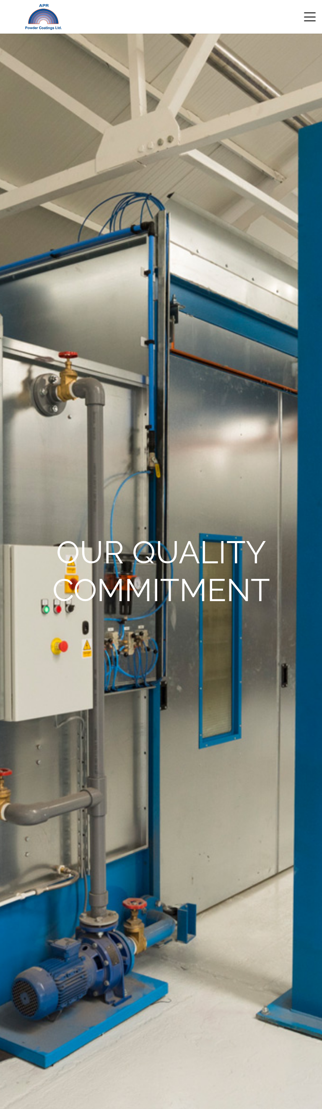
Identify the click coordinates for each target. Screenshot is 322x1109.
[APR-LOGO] (43, 17)
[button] (310, 17)
